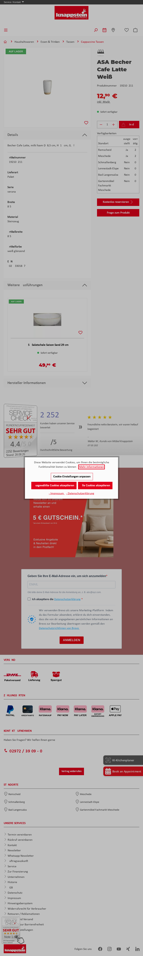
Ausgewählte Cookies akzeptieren (54, 485)
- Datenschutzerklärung (80, 493)
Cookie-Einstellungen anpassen (71, 476)
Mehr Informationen (91, 466)
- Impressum (57, 493)
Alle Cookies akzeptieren (95, 485)
